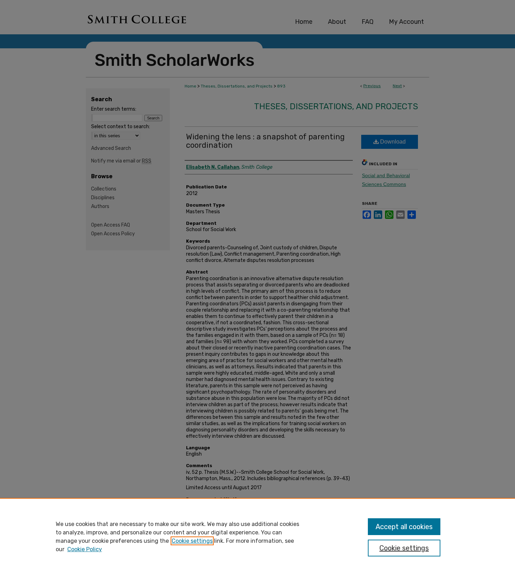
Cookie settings (192, 541)
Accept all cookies (404, 526)
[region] (257, 536)
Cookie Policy (84, 549)
